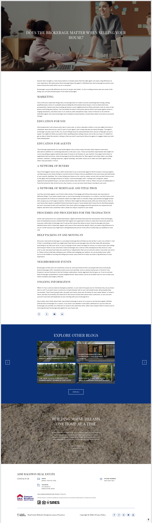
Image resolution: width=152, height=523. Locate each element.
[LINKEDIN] (123, 515)
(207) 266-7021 (109, 480)
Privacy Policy (100, 515)
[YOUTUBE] (128, 515)
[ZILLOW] (133, 515)
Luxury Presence (58, 515)
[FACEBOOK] (114, 515)
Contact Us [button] (76, 448)
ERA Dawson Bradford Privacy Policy (51, 494)
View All (76, 392)
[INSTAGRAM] (119, 515)
